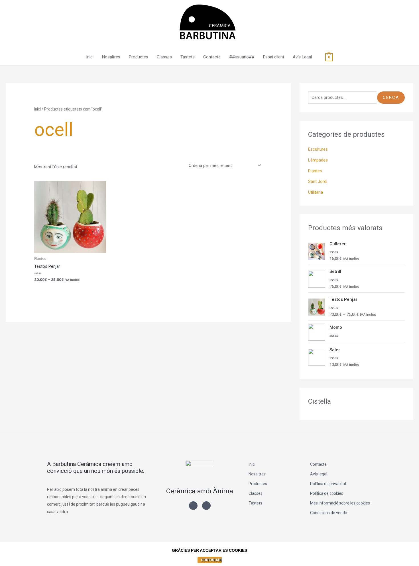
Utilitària (315, 192)
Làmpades (318, 160)
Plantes (315, 170)
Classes (164, 57)
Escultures (318, 149)
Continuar (211, 560)
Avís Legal (302, 57)
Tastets (187, 57)
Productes (138, 57)
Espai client (273, 57)
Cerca (391, 97)
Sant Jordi (317, 181)
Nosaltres (111, 57)
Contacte (212, 57)
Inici (89, 57)
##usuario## (242, 57)
